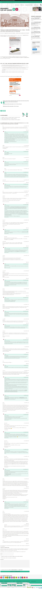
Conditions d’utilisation (34, 52)
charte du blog (20, 569)
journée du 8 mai (21, 397)
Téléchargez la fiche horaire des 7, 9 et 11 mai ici (11, 106)
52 (28, 27)
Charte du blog (33, 581)
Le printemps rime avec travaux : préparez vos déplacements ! (10, 119)
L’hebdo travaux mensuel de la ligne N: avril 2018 (8, 118)
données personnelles (14, 569)
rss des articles (18, 581)
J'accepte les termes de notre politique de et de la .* (12, 569)
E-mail (1, 554)
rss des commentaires (26, 581)
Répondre (27, 149)
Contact (1, 581)
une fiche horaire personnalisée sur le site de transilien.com (18, 206)
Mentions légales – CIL (7, 581)
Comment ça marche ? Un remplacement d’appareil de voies (10, 117)
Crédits (14, 581)
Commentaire (2, 559)
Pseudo (1, 553)
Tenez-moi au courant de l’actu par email (36, 584)
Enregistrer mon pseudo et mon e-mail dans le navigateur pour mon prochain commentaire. (12, 556)
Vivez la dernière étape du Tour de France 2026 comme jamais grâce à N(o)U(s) (36, 23)
